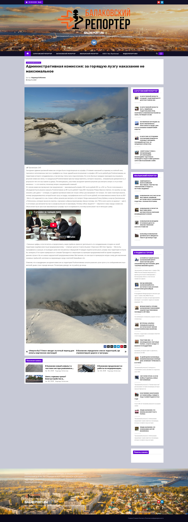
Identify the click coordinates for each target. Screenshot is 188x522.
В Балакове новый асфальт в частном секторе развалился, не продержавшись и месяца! (58, 368)
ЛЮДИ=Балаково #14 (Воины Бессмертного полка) (148, 412)
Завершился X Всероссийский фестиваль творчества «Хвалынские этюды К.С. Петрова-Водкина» (146, 184)
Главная (130, 518)
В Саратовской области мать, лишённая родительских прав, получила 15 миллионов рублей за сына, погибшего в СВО (147, 111)
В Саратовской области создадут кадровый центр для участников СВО (150, 98)
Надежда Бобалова (38, 77)
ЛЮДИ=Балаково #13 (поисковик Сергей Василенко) (147, 429)
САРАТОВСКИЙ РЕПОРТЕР (42, 54)
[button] (157, 53)
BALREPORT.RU (94, 33)
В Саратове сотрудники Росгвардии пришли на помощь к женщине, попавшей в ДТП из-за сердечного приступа (146, 140)
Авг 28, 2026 (49, 371)
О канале (136, 518)
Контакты (142, 518)
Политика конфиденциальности (154, 518)
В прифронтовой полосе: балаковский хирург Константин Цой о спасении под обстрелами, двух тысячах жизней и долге (147, 261)
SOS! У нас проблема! (111, 54)
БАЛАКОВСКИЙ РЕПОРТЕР (65, 54)
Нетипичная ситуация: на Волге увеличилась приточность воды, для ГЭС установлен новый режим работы (147, 125)
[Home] (27, 53)
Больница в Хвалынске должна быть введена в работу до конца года (149, 235)
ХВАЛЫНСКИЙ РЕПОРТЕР (89, 54)
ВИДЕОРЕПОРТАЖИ (130, 54)
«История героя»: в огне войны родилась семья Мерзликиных (149, 378)
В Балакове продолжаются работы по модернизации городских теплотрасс (109, 368)
